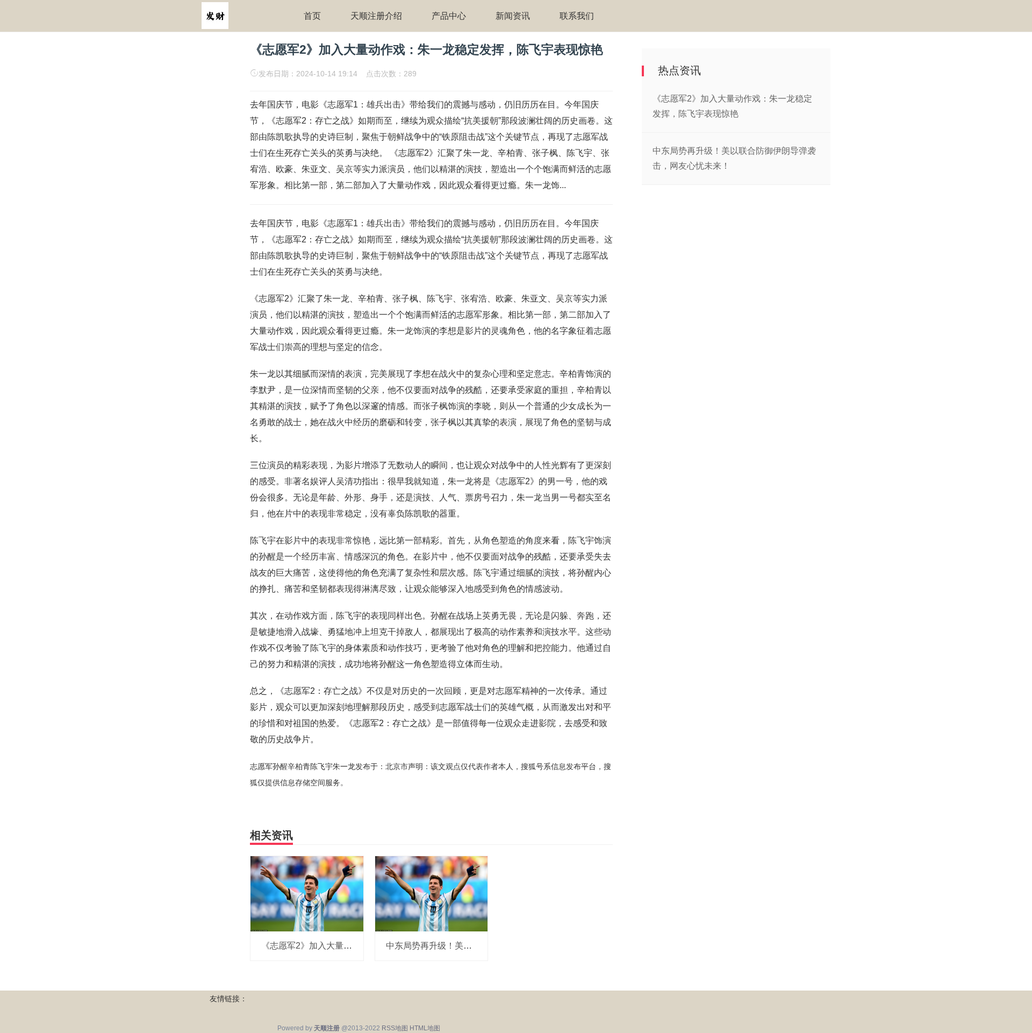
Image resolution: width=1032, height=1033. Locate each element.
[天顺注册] (215, 15)
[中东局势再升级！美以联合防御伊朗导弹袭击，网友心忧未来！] (431, 893)
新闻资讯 (513, 15)
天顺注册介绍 (376, 15)
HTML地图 (425, 1028)
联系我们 (577, 15)
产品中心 (449, 15)
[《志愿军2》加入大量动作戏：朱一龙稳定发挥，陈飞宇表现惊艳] (306, 893)
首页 (312, 15)
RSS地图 (395, 1028)
